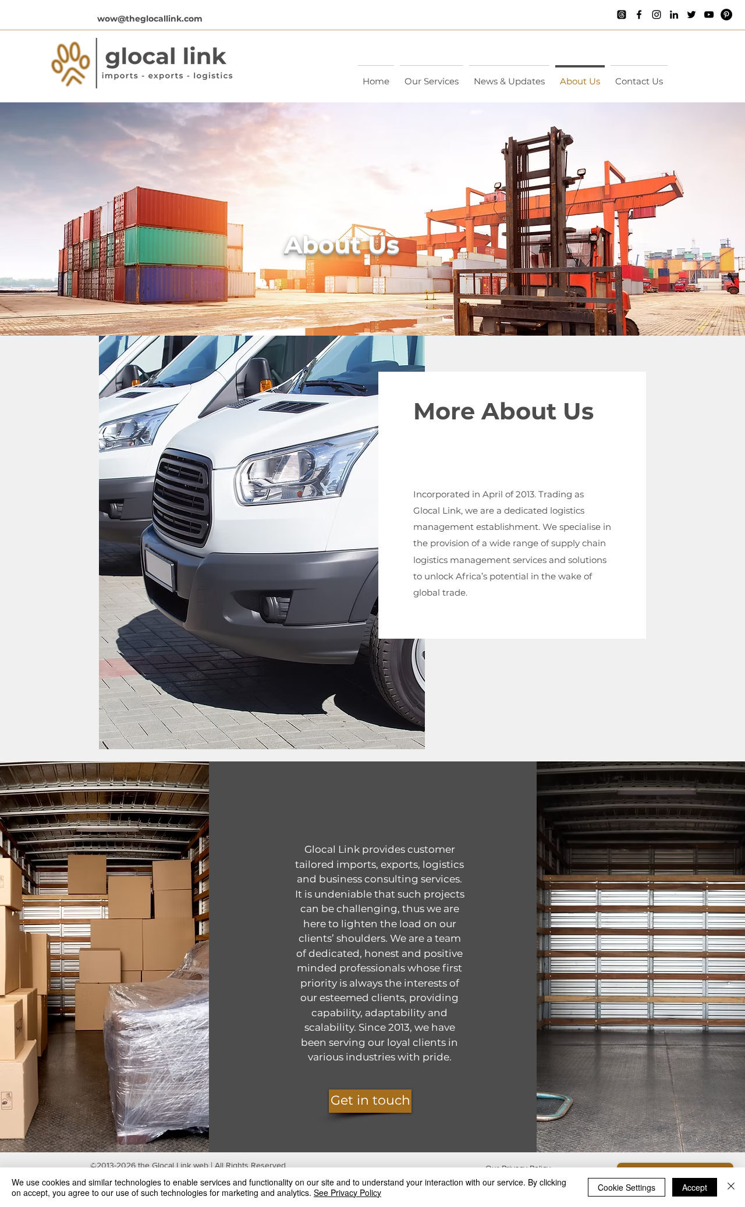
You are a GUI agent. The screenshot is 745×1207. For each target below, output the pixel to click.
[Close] (731, 1187)
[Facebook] (639, 14)
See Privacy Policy (347, 1192)
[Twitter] (691, 14)
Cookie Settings (626, 1187)
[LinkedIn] (674, 14)
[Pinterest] (726, 14)
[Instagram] (656, 14)
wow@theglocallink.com (150, 18)
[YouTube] (709, 14)
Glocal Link (171, 1165)
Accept (694, 1187)
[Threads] (621, 14)
